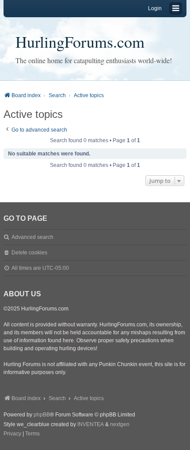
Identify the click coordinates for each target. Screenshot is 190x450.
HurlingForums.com (79, 41)
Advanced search (32, 237)
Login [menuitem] (155, 8)
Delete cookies (29, 253)
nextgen (119, 424)
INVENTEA (90, 424)
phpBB (42, 415)
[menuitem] (12, 434)
